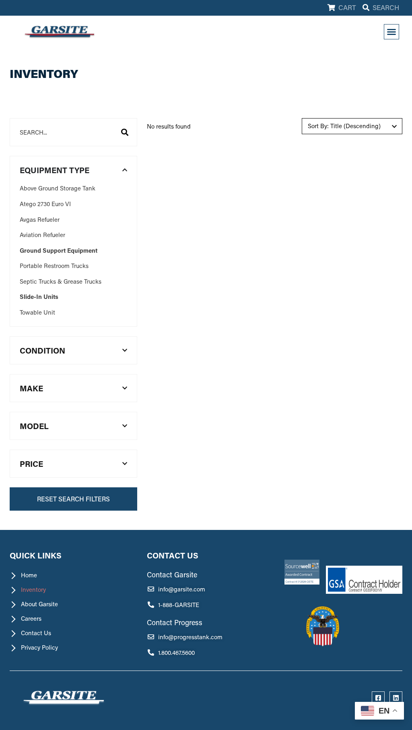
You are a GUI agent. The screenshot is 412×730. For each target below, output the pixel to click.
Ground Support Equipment (58, 250)
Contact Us (36, 633)
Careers (31, 618)
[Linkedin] (395, 697)
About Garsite (39, 604)
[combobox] (73, 132)
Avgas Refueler (40, 219)
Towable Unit (37, 312)
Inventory (33, 589)
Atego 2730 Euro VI (45, 204)
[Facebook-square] (378, 697)
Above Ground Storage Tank (57, 188)
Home (29, 575)
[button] (391, 31)
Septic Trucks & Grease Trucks (60, 281)
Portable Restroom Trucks (54, 266)
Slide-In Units (39, 296)
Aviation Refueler (42, 235)
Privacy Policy (39, 647)
